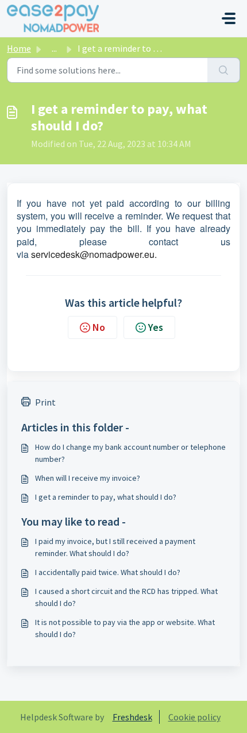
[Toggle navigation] (228, 18)
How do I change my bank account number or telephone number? (130, 453)
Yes (155, 327)
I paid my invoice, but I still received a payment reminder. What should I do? (115, 547)
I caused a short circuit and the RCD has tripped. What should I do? (126, 597)
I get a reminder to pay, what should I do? (105, 497)
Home (19, 48)
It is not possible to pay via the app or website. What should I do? (125, 628)
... (54, 48)
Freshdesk (132, 717)
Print (45, 402)
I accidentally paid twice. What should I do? (107, 572)
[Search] (223, 70)
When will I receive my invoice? (87, 478)
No (98, 327)
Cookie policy (194, 717)
